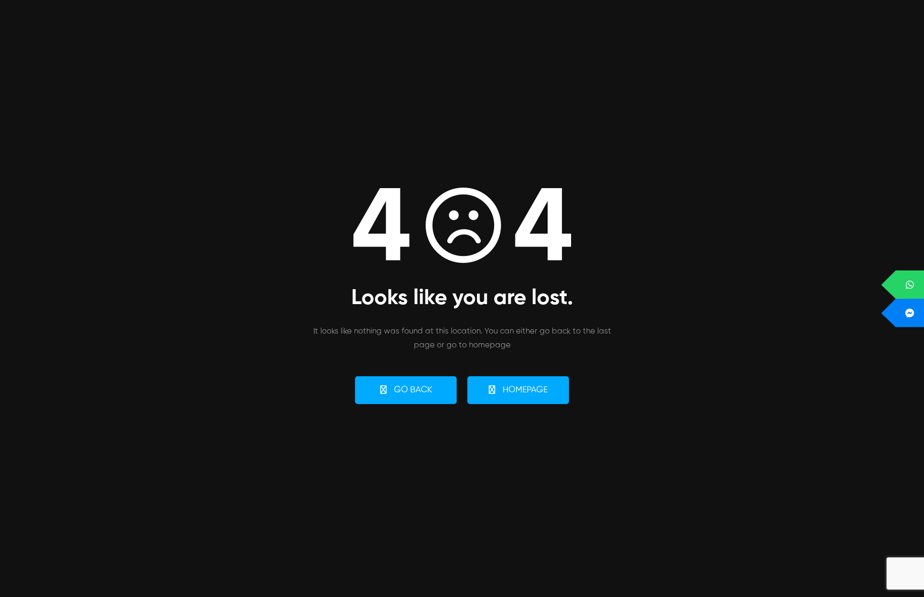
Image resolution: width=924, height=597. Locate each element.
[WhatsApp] (910, 284)
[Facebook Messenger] (910, 313)
